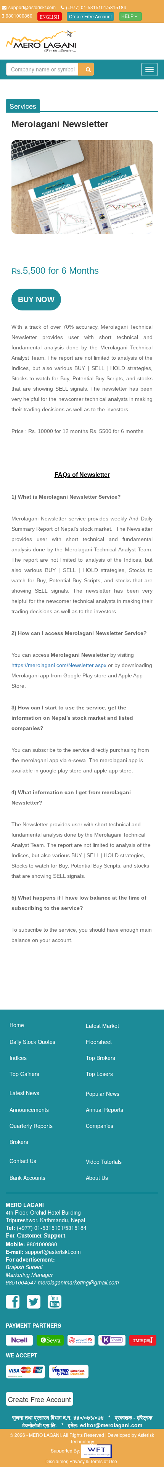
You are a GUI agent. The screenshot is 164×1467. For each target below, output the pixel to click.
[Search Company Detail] (86, 69)
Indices (18, 1057)
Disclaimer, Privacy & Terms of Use (81, 1461)
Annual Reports (104, 1109)
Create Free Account (90, 16)
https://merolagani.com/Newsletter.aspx (58, 665)
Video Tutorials (104, 1161)
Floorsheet (99, 1041)
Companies (99, 1125)
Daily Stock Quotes (32, 1041)
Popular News (102, 1093)
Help (128, 16)
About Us (97, 1177)
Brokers (19, 1141)
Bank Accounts (27, 1177)
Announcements (29, 1109)
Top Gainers (24, 1074)
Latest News (24, 1093)
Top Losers (99, 1074)
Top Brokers (100, 1057)
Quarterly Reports (31, 1125)
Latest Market (102, 1025)
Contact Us (23, 1161)
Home (17, 1025)
